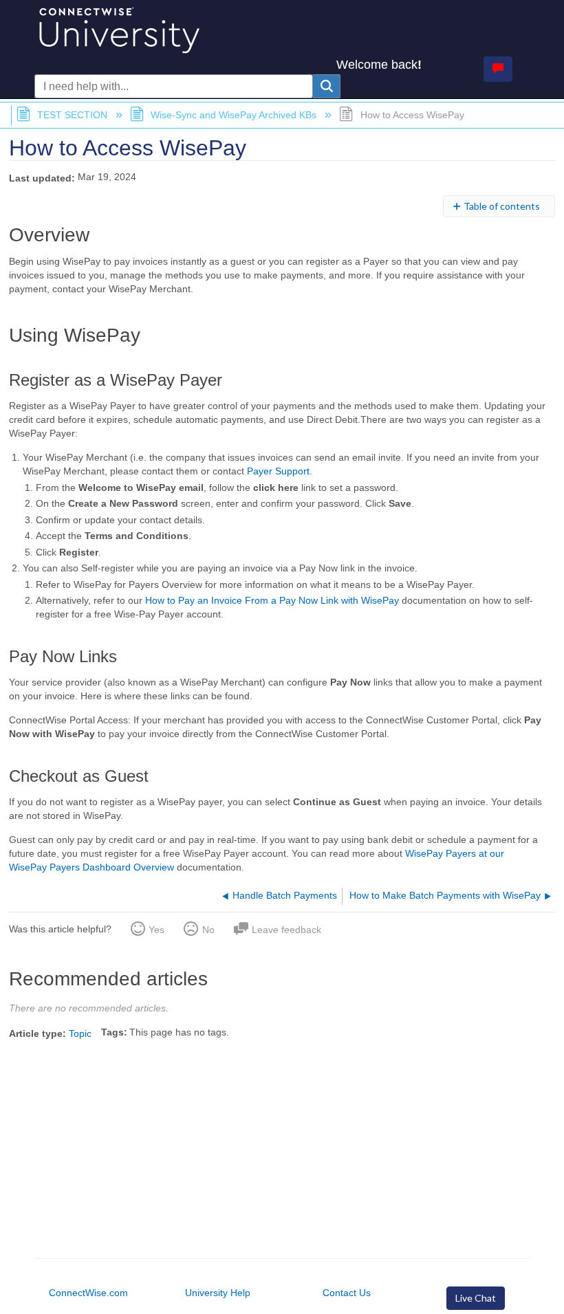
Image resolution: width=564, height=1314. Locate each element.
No (208, 929)
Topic (80, 1033)
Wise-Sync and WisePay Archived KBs (233, 114)
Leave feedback (286, 929)
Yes (156, 929)
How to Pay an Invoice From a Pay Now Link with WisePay (272, 600)
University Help (217, 1292)
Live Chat (475, 1298)
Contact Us (347, 1292)
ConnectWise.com (88, 1292)
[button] (326, 86)
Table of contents (502, 206)
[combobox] (173, 87)
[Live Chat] (498, 69)
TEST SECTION (72, 114)
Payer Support (278, 471)
